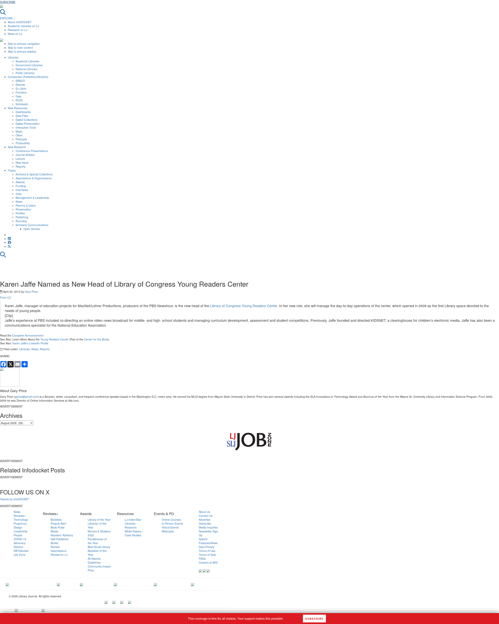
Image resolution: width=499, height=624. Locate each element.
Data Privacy (206, 547)
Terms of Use (207, 551)
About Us (204, 512)
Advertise (204, 519)
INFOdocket (21, 551)
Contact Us (205, 516)
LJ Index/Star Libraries (133, 521)
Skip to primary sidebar (22, 51)
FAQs (202, 558)
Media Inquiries (208, 527)
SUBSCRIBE (7, 2)
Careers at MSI (208, 562)
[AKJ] (58, 584)
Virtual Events (170, 527)
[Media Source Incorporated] (7, 584)
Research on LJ (17, 30)
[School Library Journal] (192, 584)
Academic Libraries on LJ (23, 26)
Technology (21, 519)
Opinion (18, 547)
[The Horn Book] (81, 584)
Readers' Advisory (62, 535)
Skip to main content (20, 47)
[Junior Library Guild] (115, 584)
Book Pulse (58, 527)
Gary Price (31, 291)
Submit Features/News (208, 541)
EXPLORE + (7, 18)
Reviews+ (20, 516)
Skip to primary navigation (24, 44)
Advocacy (20, 543)
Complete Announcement (27, 335)
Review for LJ (59, 555)
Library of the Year (99, 519)
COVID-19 (20, 539)
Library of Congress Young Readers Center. (244, 305)
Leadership (20, 531)
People (18, 535)
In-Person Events (172, 523)
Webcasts (168, 531)
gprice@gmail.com (26, 397)
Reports (45, 349)
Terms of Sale (207, 555)
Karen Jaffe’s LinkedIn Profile (30, 343)
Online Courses (171, 519)
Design (18, 527)
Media (54, 531)
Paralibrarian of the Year (97, 541)
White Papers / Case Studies (134, 533)
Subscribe (205, 523)
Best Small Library (99, 547)
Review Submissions (58, 549)
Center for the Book (96, 339)
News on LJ (15, 34)
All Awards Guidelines (94, 560)
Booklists (56, 519)
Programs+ (20, 523)
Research (131, 527)
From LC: (6, 297)
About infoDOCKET (20, 22)
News (34, 349)
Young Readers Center (54, 339)
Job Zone (19, 555)
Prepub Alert (58, 523)
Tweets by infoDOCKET (14, 499)
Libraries (24, 349)
